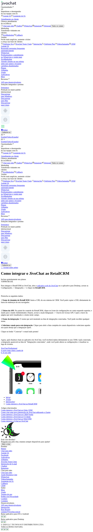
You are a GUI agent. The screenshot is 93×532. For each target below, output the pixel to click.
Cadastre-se (6, 132)
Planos (3, 68)
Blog (3, 77)
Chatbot (19, 26)
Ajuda (3, 72)
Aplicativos (5, 75)
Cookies (4, 499)
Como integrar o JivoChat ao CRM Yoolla (17, 415)
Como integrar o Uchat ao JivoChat (14, 421)
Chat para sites (8, 26)
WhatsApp (28, 26)
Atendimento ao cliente (10, 19)
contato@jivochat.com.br (10, 512)
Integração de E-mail (9, 464)
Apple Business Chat (9, 475)
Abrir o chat (6, 444)
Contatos (4, 501)
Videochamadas (63, 44)
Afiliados (4, 70)
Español (15, 137)
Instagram (38, 26)
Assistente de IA (19, 16)
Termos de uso (6, 494)
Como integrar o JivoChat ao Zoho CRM (16, 410)
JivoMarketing (8, 35)
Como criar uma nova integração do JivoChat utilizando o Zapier (25, 412)
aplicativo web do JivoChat (47, 286)
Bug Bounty (5, 510)
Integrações (37, 44)
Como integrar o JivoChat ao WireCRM (16, 419)
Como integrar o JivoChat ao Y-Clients (16, 417)
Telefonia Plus (49, 44)
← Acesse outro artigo (9, 267)
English (4, 137)
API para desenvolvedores (11, 505)
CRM (73, 44)
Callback (19, 35)
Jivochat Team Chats (23, 44)
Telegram (47, 26)
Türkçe (9, 137)
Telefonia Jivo (8, 44)
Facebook (4, 455)
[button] (46, 7)
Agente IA (7, 16)
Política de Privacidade (9, 496)
